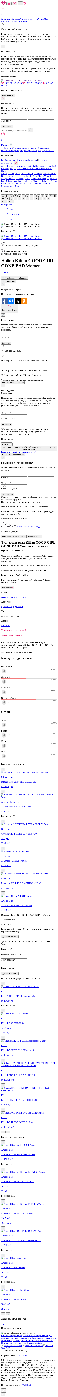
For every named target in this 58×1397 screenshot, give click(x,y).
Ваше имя (6, 949)
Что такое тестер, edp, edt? (13, 630)
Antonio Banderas (35, 166)
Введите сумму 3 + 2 (11, 954)
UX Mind (23, 1355)
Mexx (12, 186)
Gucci (27, 178)
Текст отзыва (8, 960)
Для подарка (44, 148)
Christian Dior (27, 173)
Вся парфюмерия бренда (29, 526)
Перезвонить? (8, 95)
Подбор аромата (46, 150)
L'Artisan (18, 183)
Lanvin (49, 183)
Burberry (5, 168)
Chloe (17, 173)
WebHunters (27, 1385)
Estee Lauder (26, 176)
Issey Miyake (7, 181)
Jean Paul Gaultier (22, 181)
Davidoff (38, 173)
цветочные (6, 606)
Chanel (11, 173)
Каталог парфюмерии (11, 1335)
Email (4, 478)
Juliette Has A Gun (48, 181)
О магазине (6, 19)
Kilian (10, 183)
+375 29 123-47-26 (34, 83)
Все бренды (6, 204)
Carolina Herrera (44, 168)
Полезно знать (34, 536)
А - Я (11, 202)
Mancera (5, 186)
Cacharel (21, 168)
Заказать (6, 343)
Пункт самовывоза (17, 1343)
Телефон (6, 121)
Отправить (6, 424)
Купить (5, 444)
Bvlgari (13, 168)
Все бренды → (8, 160)
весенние (5, 597)
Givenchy (20, 178)
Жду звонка (7, 126)
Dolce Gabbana (49, 173)
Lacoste (26, 183)
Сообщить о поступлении (13, 455)
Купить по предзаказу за (29, 448)
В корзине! (18, 452)
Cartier (4, 171)
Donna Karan (7, 176)
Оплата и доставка (29, 19)
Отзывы (16, 19)
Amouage (22, 166)
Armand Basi (50, 166)
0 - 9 (4, 202)
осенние (23, 597)
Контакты (24, 22)
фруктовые (18, 606)
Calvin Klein (31, 168)
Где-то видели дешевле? (13, 383)
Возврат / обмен (34, 1343)
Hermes (42, 178)
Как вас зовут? (9, 488)
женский (5, 625)
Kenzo (4, 183)
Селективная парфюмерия (24, 148)
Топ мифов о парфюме (12, 635)
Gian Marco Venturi (42, 176)
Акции (41, 19)
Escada (17, 176)
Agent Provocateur (9, 166)
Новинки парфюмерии (12, 150)
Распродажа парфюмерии (44, 1338)
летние (14, 597)
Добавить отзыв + (9, 937)
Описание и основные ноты (13, 536)
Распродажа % (30, 150)
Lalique (33, 183)
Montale (19, 186)
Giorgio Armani (8, 178)
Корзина (5, 142)
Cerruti (4, 173)
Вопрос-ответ (46, 1340)
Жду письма (7, 494)
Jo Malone (35, 181)
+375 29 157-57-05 (13, 83)
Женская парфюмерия (26, 160)
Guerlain (35, 178)
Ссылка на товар (10, 418)
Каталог (7, 148)
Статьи (15, 22)
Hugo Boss (52, 178)
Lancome (41, 183)
